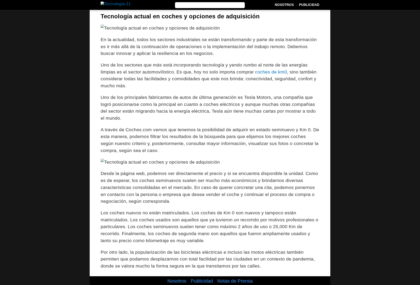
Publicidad (309, 5)
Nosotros (284, 5)
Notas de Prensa (235, 281)
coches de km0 (271, 71)
